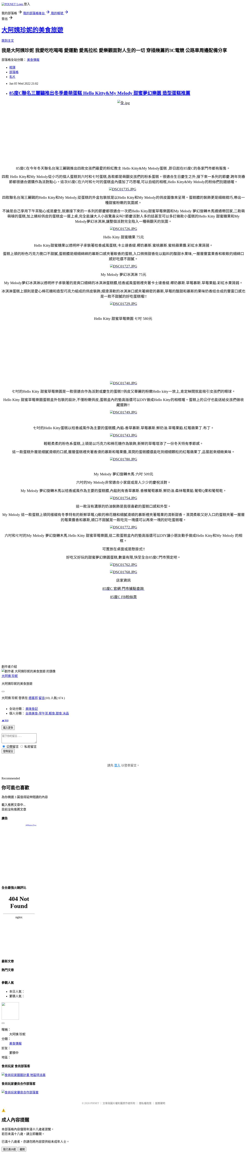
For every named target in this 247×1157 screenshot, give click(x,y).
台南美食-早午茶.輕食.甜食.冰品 (47, 713)
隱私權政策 (145, 1103)
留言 (42, 698)
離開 (22, 1149)
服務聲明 (160, 1103)
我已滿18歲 (9, 1149)
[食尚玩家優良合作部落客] (20, 1092)
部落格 (14, 72)
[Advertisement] (117, 135)
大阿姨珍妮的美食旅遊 (32, 29)
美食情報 (33, 59)
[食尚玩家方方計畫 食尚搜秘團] (24, 1075)
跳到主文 (8, 40)
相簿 (12, 67)
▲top (5, 720)
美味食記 (31, 708)
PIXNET (94, 1103)
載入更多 (8, 727)
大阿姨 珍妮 (10, 676)
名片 (12, 76)
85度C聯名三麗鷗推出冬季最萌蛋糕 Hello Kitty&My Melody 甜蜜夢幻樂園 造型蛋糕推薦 (99, 93)
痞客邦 (33, 698)
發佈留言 (8, 751)
